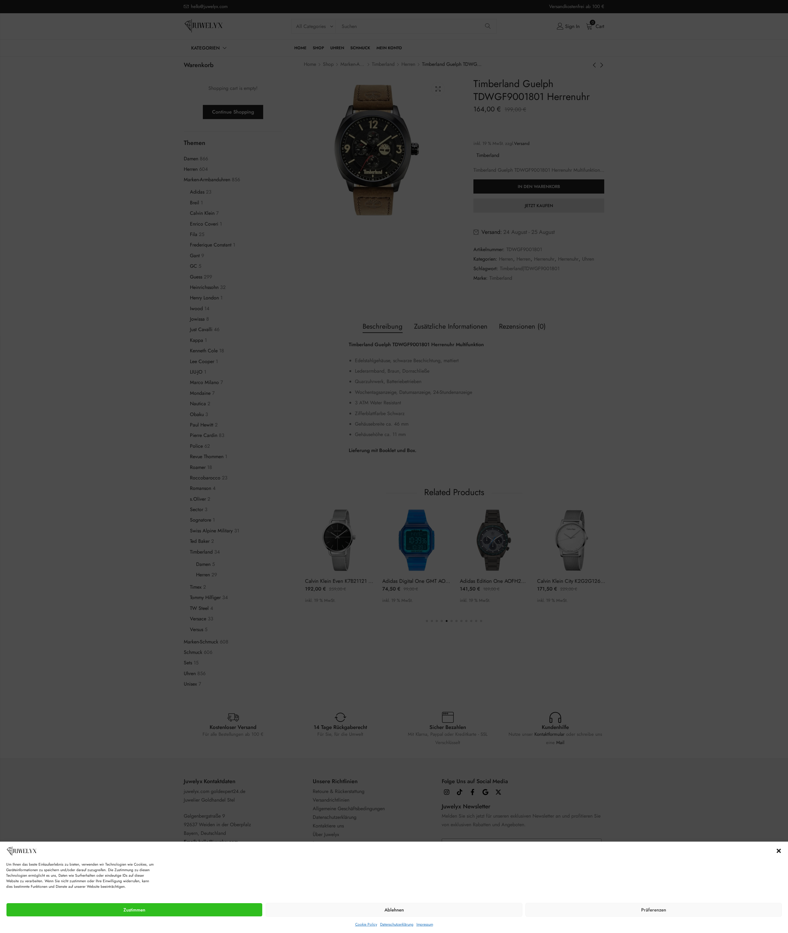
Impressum (424, 924)
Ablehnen (394, 910)
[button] (779, 851)
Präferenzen (653, 910)
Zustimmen (134, 910)
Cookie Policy (366, 924)
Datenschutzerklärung (396, 924)
